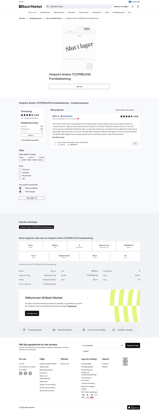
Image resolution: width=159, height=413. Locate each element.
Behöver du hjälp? (121, 6)
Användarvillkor (86, 364)
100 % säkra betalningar (89, 392)
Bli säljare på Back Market (48, 364)
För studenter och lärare (27, 367)
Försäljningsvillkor (87, 367)
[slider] (20, 159)
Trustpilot (105, 364)
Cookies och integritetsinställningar (89, 374)
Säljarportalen (44, 367)
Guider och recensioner (48, 384)
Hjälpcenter (44, 381)
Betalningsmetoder (46, 370)
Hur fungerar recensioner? (31, 140)
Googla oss (72, 306)
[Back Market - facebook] (25, 373)
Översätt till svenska (58, 137)
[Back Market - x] (30, 373)
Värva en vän (64, 364)
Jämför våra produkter (47, 388)
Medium (105, 367)
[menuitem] (45, 12)
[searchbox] (80, 6)
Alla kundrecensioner (47, 391)
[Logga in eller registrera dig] (133, 6)
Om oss (21, 364)
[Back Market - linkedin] (20, 373)
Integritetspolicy (86, 370)
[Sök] (47, 6)
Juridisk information (88, 383)
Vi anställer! (23, 370)
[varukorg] (138, 6)
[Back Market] (30, 6)
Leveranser (43, 373)
